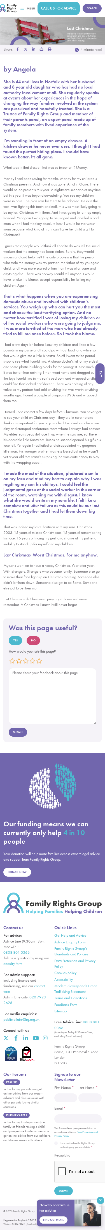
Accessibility (63, 979)
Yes (15, 640)
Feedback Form (66, 1004)
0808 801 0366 (16, 952)
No (33, 640)
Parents (11, 1082)
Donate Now (17, 872)
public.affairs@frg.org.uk (21, 1019)
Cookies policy (65, 972)
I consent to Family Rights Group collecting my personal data (77, 1144)
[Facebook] (15, 1038)
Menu (31, 8)
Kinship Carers (16, 1115)
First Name (64, 1087)
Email (60, 1108)
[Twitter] (6, 1038)
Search (92, 8)
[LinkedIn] (25, 1038)
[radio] (12, 661)
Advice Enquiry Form (70, 942)
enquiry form (12, 963)
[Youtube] (35, 1038)
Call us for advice (58, 8)
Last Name (88, 1087)
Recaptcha (62, 1155)
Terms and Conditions (70, 998)
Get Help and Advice (70, 935)
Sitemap (60, 1011)
